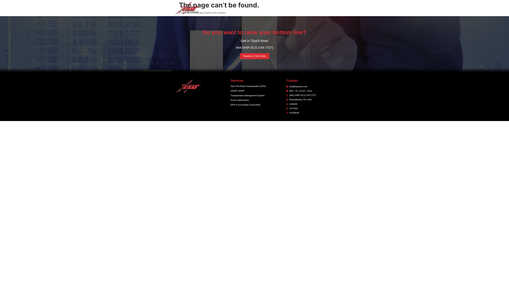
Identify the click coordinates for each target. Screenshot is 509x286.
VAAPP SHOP (237, 91)
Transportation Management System (248, 95)
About (275, 7)
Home (264, 7)
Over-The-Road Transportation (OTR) (248, 86)
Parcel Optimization (240, 100)
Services (288, 7)
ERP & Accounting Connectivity (245, 105)
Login (331, 7)
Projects (306, 7)
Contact (319, 7)
